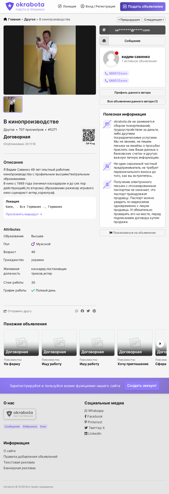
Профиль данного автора (132, 92)
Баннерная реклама (19, 468)
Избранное (30, 426)
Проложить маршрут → (24, 214)
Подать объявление (145, 6)
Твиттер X (96, 428)
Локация (69, 6)
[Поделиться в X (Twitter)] (88, 311)
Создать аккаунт (142, 385)
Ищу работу (52, 364)
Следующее (153, 19)
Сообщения (12, 426)
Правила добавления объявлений (30, 457)
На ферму (12, 364)
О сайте (10, 451)
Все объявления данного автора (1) (132, 101)
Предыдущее (130, 19)
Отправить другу (19, 311)
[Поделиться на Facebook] (82, 311)
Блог (43, 426)
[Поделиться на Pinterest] (94, 311)
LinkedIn (94, 434)
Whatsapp (95, 411)
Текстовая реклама (19, 462)
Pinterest (94, 422)
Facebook (94, 416)
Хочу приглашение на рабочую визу (133, 364)
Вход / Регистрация (100, 6)
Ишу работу (89, 364)
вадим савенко (136, 57)
